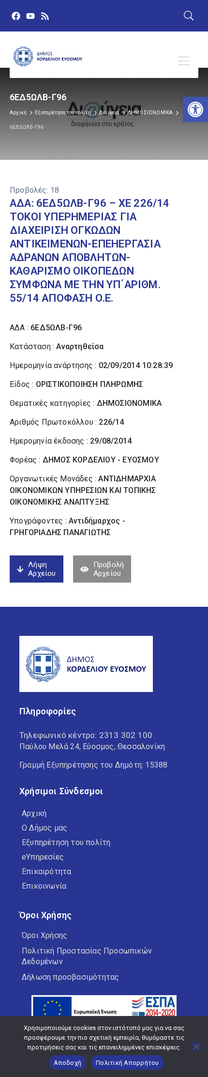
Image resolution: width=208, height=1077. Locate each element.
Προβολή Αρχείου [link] (108, 569)
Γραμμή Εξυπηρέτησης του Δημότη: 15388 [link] (93, 764)
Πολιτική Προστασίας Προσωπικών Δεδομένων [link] (87, 956)
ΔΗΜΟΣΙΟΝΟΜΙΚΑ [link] (150, 112)
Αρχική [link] (18, 112)
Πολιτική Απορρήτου (127, 1062)
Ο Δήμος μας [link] (44, 827)
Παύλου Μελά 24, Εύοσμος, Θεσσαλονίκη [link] (92, 746)
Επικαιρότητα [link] (46, 871)
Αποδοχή (67, 1062)
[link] (195, 109)
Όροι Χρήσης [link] (44, 935)
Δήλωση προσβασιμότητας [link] (70, 977)
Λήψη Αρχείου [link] (42, 569)
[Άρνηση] (196, 1046)
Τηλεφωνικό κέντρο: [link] (85, 735)
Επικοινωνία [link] (44, 886)
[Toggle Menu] (185, 61)
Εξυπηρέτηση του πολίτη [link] (62, 112)
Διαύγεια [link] (109, 112)
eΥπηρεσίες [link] (43, 857)
